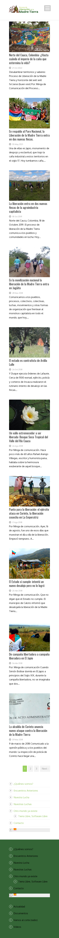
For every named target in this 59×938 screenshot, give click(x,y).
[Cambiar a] (32, 829)
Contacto (19, 822)
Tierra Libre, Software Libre (33, 816)
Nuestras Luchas (23, 804)
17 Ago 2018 (17, 522)
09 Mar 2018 (17, 740)
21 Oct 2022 (17, 68)
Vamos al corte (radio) (26, 920)
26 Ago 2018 (17, 446)
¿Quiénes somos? (23, 783)
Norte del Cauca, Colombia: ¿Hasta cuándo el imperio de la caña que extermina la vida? (28, 59)
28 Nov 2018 (17, 293)
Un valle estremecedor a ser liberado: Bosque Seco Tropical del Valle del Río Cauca (28, 437)
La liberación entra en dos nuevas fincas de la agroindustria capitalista (28, 207)
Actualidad (19, 906)
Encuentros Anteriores (26, 790)
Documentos (21, 913)
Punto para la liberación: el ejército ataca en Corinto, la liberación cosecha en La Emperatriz (29, 513)
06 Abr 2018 (17, 663)
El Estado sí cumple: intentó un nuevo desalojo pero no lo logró (26, 583)
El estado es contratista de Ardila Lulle (28, 362)
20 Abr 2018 (17, 591)
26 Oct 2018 (17, 369)
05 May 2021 (17, 144)
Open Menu (47, 8)
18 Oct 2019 (17, 216)
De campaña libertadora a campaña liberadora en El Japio (29, 656)
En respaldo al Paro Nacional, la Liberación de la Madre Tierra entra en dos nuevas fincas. (29, 135)
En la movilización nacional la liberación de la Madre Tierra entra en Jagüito (29, 284)
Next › (45, 768)
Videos (17, 926)
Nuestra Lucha (21, 797)
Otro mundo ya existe (25, 810)
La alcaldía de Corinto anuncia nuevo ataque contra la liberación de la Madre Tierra (28, 730)
